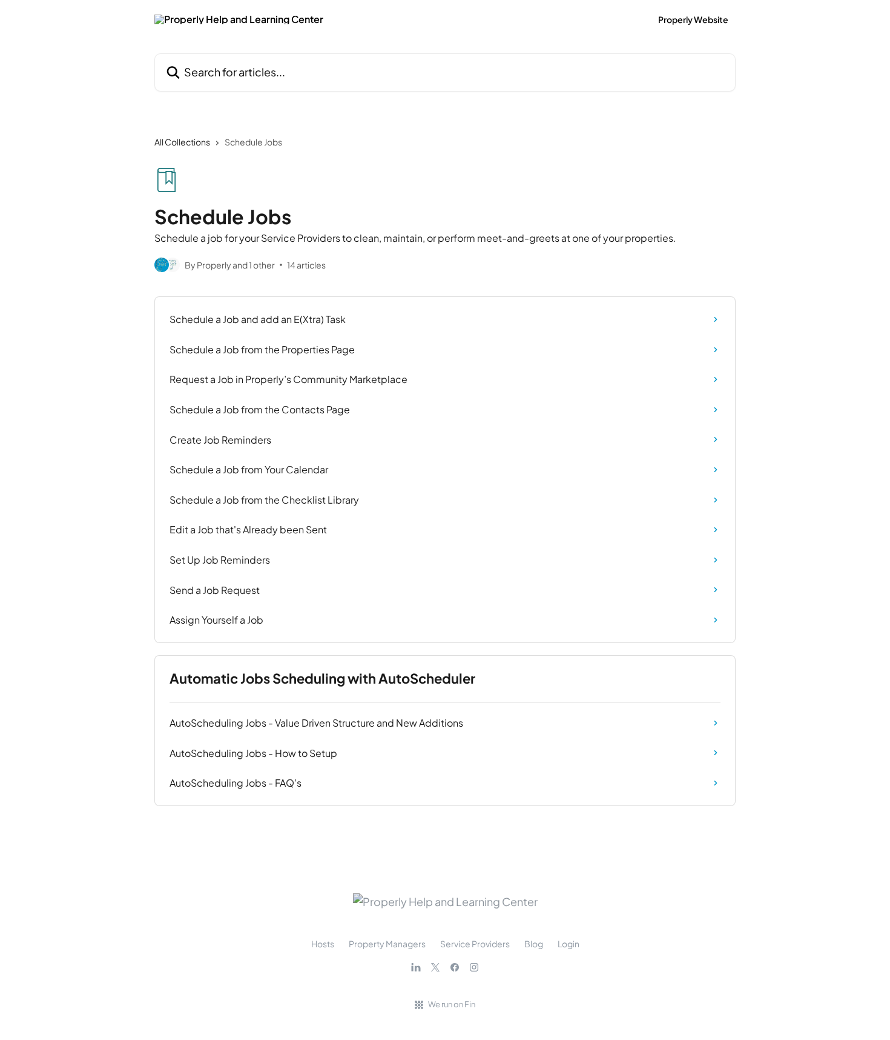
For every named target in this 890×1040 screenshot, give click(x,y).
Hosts (322, 943)
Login (568, 943)
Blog (533, 943)
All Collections (182, 141)
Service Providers (475, 943)
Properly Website (693, 19)
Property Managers (387, 943)
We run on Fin (451, 1004)
